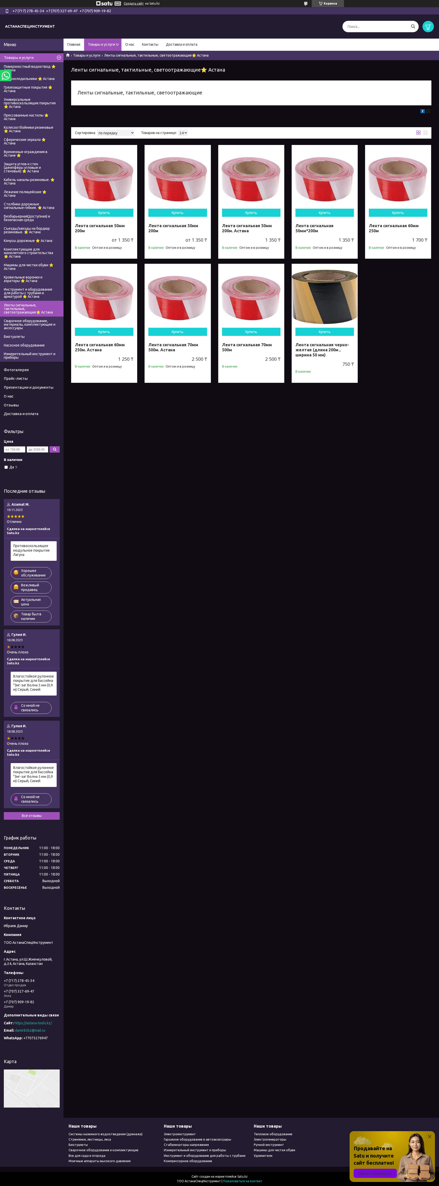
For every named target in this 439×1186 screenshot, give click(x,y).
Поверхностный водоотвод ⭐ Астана (30, 68)
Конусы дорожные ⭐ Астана (28, 241)
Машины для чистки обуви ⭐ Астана (28, 267)
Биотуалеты (14, 337)
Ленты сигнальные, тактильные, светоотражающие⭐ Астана (28, 308)
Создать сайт (134, 3)
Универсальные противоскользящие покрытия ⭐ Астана (30, 103)
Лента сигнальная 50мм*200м (314, 228)
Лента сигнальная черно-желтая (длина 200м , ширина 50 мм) (322, 349)
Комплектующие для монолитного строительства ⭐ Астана (28, 252)
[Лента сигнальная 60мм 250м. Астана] (104, 297)
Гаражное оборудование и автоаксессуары (197, 1139)
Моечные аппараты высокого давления (100, 1161)
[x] (428, 112)
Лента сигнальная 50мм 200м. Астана (247, 228)
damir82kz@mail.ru (30, 1030)
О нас (129, 44)
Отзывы (11, 405)
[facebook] (422, 112)
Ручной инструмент (269, 1144)
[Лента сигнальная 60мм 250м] (398, 178)
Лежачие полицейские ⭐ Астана (25, 193)
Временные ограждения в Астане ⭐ (26, 153)
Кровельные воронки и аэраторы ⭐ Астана (23, 279)
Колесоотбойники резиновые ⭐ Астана (28, 129)
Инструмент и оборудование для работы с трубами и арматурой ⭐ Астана (28, 293)
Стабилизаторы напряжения (186, 1144)
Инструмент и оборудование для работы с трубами (204, 1155)
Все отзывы (32, 816)
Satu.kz (242, 1176)
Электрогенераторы (270, 1139)
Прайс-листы (16, 378)
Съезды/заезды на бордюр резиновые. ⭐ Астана (27, 230)
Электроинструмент (180, 1134)
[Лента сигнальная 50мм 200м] (104, 178)
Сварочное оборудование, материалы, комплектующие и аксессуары (29, 324)
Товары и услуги (101, 44)
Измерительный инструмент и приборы (29, 355)
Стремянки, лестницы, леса (90, 1139)
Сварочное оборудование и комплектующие (103, 1150)
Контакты (150, 44)
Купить (104, 213)
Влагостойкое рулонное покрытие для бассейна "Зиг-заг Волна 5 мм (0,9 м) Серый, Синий (33, 683)
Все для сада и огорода (87, 1155)
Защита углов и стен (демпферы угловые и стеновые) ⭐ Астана (22, 167)
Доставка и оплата (181, 44)
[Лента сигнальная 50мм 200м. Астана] (251, 178)
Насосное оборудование (24, 345)
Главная (73, 44)
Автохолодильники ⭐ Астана (29, 79)
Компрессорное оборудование (188, 1161)
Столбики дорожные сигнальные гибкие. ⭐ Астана (29, 206)
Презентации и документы (28, 387)
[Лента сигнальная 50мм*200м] (325, 178)
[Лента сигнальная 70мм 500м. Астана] (178, 297)
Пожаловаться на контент (242, 1181)
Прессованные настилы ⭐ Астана (26, 117)
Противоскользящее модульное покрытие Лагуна (31, 550)
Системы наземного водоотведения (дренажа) (106, 1134)
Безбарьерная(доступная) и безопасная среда (27, 218)
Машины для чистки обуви (274, 1150)
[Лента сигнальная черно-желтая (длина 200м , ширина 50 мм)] (325, 297)
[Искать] (413, 26)
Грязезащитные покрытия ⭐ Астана (28, 89)
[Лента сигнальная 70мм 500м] (251, 297)
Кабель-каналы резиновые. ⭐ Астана (29, 181)
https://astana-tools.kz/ (33, 1023)
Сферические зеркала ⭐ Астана (25, 141)
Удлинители (263, 1155)
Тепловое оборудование (273, 1134)
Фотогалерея (16, 370)
